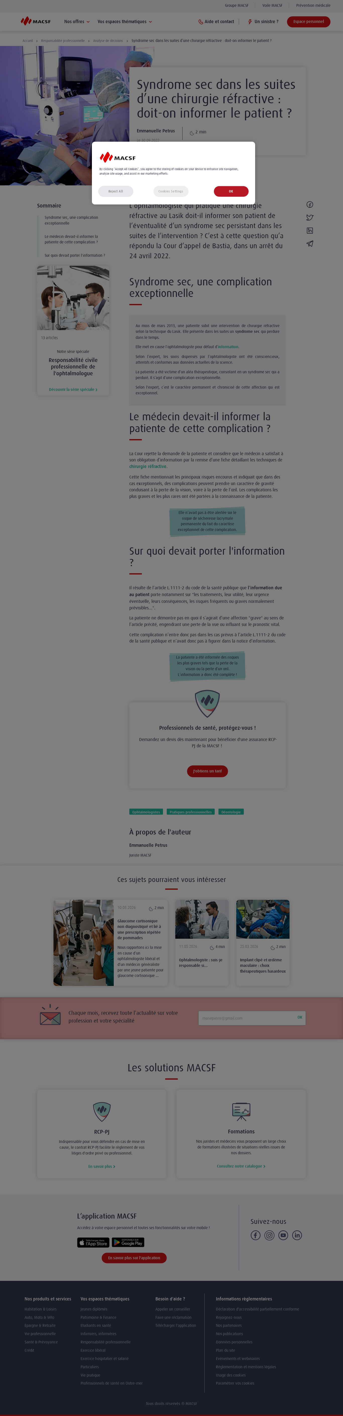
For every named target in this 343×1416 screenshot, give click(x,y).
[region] (173, 173)
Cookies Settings (170, 191)
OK (231, 191)
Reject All (115, 191)
